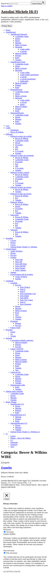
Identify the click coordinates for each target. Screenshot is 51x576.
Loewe (13, 245)
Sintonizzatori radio (17, 385)
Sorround (13, 230)
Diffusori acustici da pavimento (22, 155)
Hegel (17, 41)
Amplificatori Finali (17, 62)
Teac (17, 315)
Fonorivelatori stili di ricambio (21, 274)
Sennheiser (14, 130)
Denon (17, 39)
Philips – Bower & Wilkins (20, 438)
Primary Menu (7, 26)
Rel (16, 226)
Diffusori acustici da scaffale (21, 136)
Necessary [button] (7, 530)
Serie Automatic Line (28, 294)
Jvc (11, 334)
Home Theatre (11, 402)
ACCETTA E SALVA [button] (11, 572)
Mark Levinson (21, 45)
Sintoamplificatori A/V (18, 423)
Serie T (22, 291)
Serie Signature (25, 304)
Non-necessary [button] (8, 551)
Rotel (17, 58)
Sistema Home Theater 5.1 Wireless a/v (25, 432)
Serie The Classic (26, 300)
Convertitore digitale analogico (21, 340)
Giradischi (9, 281)
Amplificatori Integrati (18, 34)
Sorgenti (9, 338)
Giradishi (13, 283)
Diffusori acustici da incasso (20, 194)
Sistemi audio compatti (14, 391)
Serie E (22, 289)
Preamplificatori (16, 90)
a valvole (23, 51)
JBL (16, 147)
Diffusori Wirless (16, 202)
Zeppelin (6, 467)
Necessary (10, 532)
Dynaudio (19, 145)
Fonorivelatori (11, 249)
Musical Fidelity (21, 53)
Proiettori (9, 330)
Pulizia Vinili (15, 328)
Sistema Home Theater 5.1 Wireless (23, 247)
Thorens (18, 317)
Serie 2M (18, 262)
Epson (12, 332)
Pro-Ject (13, 255)
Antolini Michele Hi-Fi (19, 11)
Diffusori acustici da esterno (20, 187)
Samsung (13, 445)
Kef (16, 149)
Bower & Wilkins (17, 132)
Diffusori (9, 134)
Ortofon (13, 257)
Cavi (7, 126)
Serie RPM (24, 298)
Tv (7, 434)
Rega (17, 313)
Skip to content (6, 6)
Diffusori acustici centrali (19, 172)
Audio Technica (16, 251)
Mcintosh (18, 47)
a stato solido (25, 49)
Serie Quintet (20, 268)
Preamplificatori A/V (18, 415)
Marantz (18, 43)
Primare (18, 56)
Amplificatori (11, 32)
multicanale (24, 81)
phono (22, 104)
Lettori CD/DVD (16, 349)
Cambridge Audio (22, 36)
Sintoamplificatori (17, 113)
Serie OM (19, 260)
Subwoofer (14, 215)
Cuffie (8, 128)
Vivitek (13, 336)
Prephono (14, 321)
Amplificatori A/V (17, 404)
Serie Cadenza (20, 270)
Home (8, 30)
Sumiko (13, 272)
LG (11, 440)
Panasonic (14, 442)
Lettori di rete (15, 372)
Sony (12, 447)
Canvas (13, 240)
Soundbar (9, 238)
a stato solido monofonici (29, 75)
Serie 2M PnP (20, 266)
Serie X (23, 302)
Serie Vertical (25, 287)
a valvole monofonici (28, 79)
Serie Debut (24, 296)
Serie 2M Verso (21, 264)
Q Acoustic (19, 151)
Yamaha (18, 60)
